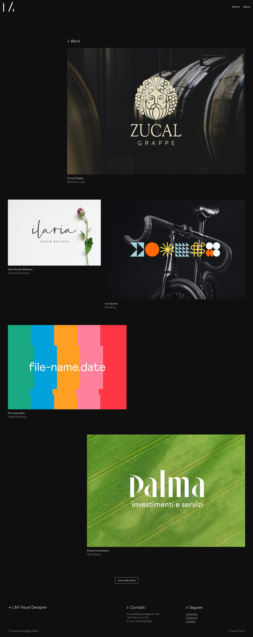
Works (236, 7)
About (246, 7)
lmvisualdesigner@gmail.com (143, 614)
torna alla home (126, 580)
